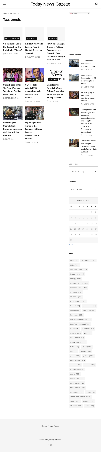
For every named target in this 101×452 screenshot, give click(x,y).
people (75, 356)
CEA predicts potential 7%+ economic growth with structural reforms (33, 91)
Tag (11, 13)
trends (16, 13)
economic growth (79, 283)
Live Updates (77, 337)
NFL (73, 351)
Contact (44, 426)
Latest (74, 328)
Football (75, 306)
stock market (77, 383)
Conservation (77, 274)
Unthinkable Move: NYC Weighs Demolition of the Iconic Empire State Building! (89, 146)
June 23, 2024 (32, 142)
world (89, 406)
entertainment (77, 301)
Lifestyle (31, 38)
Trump (75, 401)
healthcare (89, 310)
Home (5, 13)
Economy (31, 79)
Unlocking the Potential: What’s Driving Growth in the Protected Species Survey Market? (56, 91)
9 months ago (88, 70)
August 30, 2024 (33, 101)
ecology (75, 278)
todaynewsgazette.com (53, 440)
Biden (74, 260)
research (75, 365)
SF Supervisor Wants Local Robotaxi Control (88, 63)
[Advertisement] (85, 33)
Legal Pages (54, 426)
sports (75, 374)
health (74, 310)
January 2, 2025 (33, 57)
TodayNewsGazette (80, 396)
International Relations (80, 319)
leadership (88, 328)
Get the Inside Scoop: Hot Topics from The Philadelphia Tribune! (12, 47)
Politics (53, 38)
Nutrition (86, 351)
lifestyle (75, 333)
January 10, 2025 (11, 54)
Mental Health (77, 342)
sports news (76, 378)
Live (87, 333)
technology (76, 392)
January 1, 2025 (55, 63)
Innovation (76, 315)
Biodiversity (88, 260)
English (75, 13)
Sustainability (77, 387)
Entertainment (12, 38)
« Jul (71, 245)
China (74, 265)
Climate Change (78, 269)
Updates (88, 401)
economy (76, 292)
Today (91, 392)
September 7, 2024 (12, 98)
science (89, 365)
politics (88, 356)
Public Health (77, 360)
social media (76, 369)
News (87, 347)
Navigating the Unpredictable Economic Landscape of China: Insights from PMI (12, 129)
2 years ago (87, 135)
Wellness (76, 406)
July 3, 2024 (9, 139)
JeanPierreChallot (79, 324)
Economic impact (78, 288)
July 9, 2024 (53, 101)
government (90, 306)
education (75, 297)
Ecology (53, 79)
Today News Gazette (50, 4)
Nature (74, 347)
